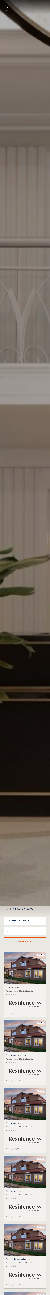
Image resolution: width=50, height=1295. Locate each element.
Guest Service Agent (13, 1123)
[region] (43, 5)
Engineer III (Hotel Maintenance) (18, 1259)
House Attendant (12, 987)
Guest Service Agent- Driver (17, 1055)
